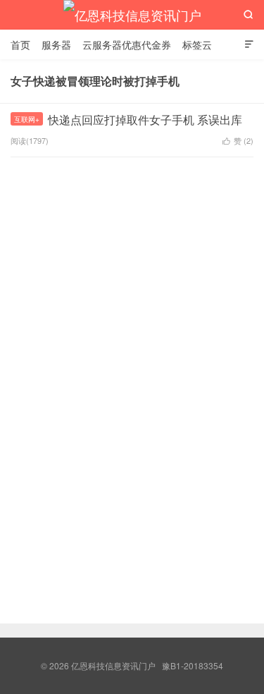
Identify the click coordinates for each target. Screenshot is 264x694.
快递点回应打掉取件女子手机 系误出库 (145, 119)
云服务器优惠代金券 (126, 44)
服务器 (56, 44)
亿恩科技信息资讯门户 (132, 15)
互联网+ (26, 119)
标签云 (197, 44)
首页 (20, 44)
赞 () (237, 140)
